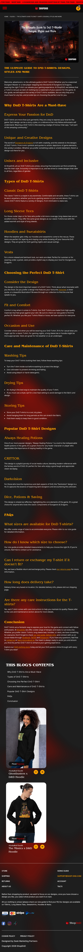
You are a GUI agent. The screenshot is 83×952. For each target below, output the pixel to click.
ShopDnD (21, 630)
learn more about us (26, 640)
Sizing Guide (63, 871)
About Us (6, 886)
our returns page (64, 569)
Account (61, 881)
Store (4, 871)
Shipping (6, 876)
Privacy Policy (27, 936)
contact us (10, 640)
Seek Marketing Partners (25, 941)
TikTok (33, 637)
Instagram (44, 637)
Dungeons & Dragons (24, 143)
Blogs (12, 16)
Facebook (26, 637)
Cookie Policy (8, 936)
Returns (6, 881)
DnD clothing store (22, 647)
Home (6, 16)
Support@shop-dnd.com (69, 876)
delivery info (51, 635)
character (62, 289)
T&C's (59, 886)
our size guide (39, 635)
